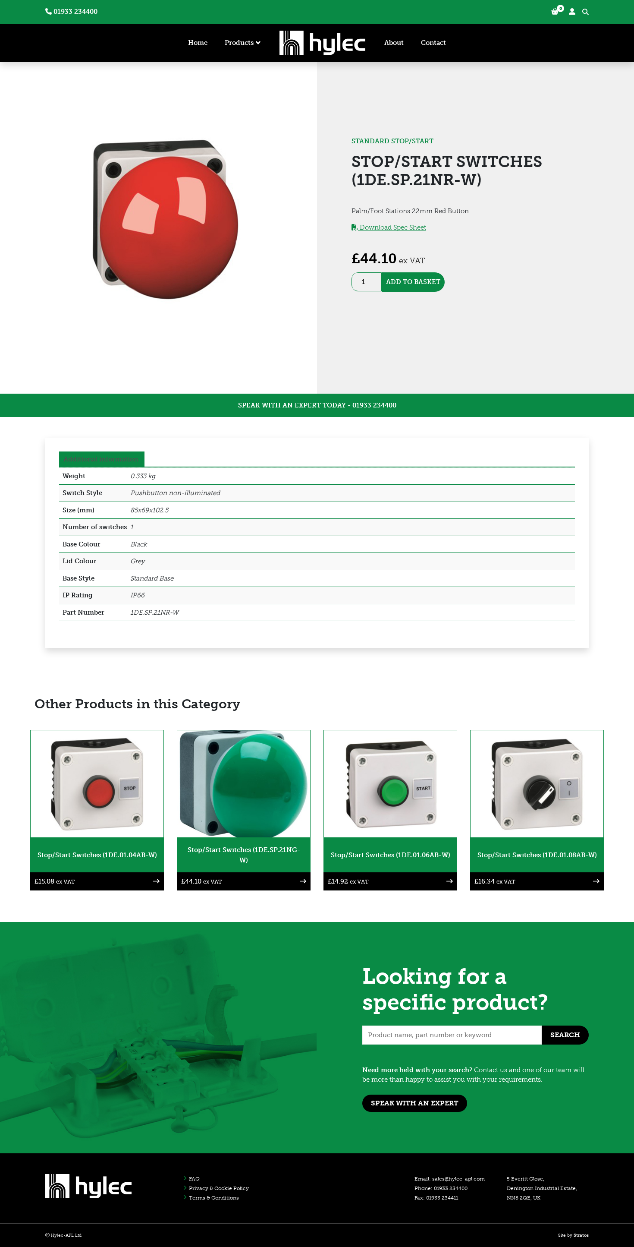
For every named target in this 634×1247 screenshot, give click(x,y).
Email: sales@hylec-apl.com (449, 1179)
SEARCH (565, 1035)
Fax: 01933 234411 (436, 1198)
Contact (433, 43)
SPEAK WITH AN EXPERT (414, 1103)
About (394, 43)
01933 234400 (74, 12)
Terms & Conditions (214, 1198)
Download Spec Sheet (392, 227)
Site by (573, 1235)
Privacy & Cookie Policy (219, 1188)
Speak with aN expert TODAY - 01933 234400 (317, 405)
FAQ (194, 1179)
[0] (555, 12)
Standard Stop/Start (392, 141)
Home (197, 43)
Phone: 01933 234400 (441, 1188)
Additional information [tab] (100, 459)
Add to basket (413, 282)
